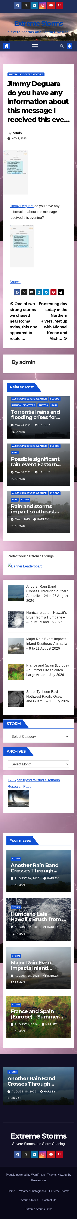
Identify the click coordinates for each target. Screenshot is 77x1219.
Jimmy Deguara (22, 206)
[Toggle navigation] (35, 46)
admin (17, 133)
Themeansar (38, 1180)
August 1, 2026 (27, 1024)
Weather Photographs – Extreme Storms (44, 1191)
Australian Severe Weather (26, 74)
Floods (54, 399)
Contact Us (49, 1200)
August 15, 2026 (27, 975)
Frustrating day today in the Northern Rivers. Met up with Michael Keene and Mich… (53, 321)
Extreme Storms (38, 23)
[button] (62, 46)
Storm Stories (29, 1200)
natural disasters (23, 405)
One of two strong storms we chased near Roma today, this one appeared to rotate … (23, 321)
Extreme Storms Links (38, 1209)
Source (15, 282)
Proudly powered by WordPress (26, 1174)
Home (11, 1191)
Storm (25, 499)
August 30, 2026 (27, 878)
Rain (54, 405)
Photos (43, 405)
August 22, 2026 (27, 927)
